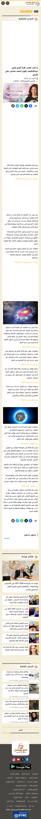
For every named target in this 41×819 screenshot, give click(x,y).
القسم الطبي (33, 777)
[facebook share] (30, 106)
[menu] (8, 3)
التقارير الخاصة (14, 773)
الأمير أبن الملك (30, 78)
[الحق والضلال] (36, 11)
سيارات (27, 797)
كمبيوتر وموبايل (32, 789)
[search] (3, 3)
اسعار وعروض (18, 797)
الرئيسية (35, 773)
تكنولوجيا (35, 797)
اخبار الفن (10, 777)
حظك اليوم (10, 801)
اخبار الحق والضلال (19, 789)
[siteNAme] (33, 3)
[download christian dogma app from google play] (20, 766)
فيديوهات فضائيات (32, 793)
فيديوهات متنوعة (20, 777)
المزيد (20, 730)
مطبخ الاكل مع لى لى (16, 793)
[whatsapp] (13, 106)
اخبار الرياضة (21, 781)
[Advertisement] (20, 43)
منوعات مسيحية (32, 781)
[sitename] (20, 748)
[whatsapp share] (22, 106)
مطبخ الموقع (10, 781)
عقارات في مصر (33, 801)
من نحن (31, 805)
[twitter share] (26, 106)
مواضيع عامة (33, 785)
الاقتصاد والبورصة (21, 785)
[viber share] (17, 106)
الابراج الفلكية (26, 11)
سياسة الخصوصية (20, 805)
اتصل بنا (9, 805)
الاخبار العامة (26, 773)
